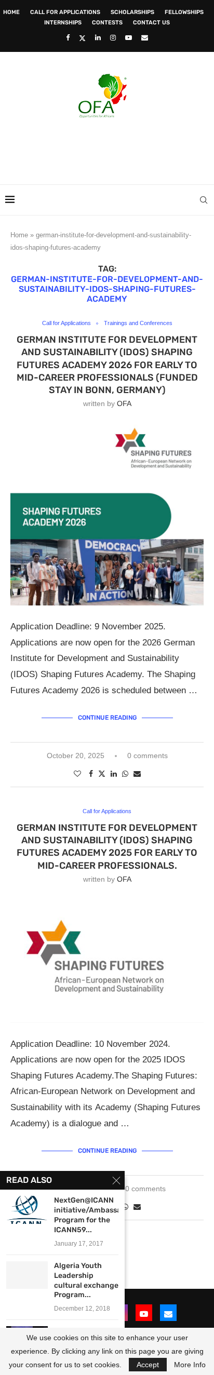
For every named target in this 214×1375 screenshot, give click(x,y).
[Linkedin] (98, 38)
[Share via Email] (137, 774)
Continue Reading (107, 717)
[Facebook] (68, 38)
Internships (63, 22)
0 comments (147, 755)
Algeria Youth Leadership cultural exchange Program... (86, 1280)
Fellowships (184, 12)
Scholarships (132, 12)
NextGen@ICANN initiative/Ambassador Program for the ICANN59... (86, 1215)
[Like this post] (77, 774)
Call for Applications (65, 12)
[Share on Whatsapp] (125, 774)
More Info (190, 1364)
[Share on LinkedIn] (114, 774)
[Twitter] (82, 38)
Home (11, 12)
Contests (107, 22)
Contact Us (151, 22)
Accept (148, 1364)
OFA (124, 403)
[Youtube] (128, 38)
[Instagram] (113, 38)
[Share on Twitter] (101, 773)
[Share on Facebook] (91, 774)
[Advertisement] (109, 148)
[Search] (203, 200)
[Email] (144, 38)
